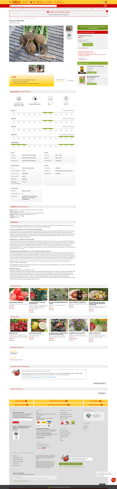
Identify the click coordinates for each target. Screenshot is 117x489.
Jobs (61, 438)
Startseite (11, 18)
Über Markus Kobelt (64, 430)
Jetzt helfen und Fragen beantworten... (21, 481)
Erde (97, 8)
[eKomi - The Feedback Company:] (88, 415)
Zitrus (54, 8)
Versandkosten (81, 59)
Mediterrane (49, 8)
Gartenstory (52, 461)
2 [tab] (37, 63)
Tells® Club (15, 455)
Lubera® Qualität (63, 412)
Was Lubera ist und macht (65, 432)
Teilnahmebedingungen (51, 377)
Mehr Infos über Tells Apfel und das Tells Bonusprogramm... (72, 466)
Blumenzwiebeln (76, 8)
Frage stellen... (102, 393)
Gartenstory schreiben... (100, 383)
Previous (11, 294)
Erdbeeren (44, 8)
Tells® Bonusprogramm (18, 457)
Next (106, 294)
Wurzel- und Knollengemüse (29, 18)
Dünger (100, 8)
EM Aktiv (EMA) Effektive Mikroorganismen (93, 77)
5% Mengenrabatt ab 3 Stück (66, 414)
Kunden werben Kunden (18, 461)
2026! (15, 8)
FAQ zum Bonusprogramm (35, 377)
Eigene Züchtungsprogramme (66, 416)
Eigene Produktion (64, 418)
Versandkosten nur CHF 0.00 (42, 444)
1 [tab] (35, 63)
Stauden (70, 8)
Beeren (39, 8)
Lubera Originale (20, 8)
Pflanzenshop (16, 18)
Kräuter (57, 8)
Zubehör (104, 8)
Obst (36, 8)
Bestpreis (27, 8)
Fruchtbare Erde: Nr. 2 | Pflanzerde (95, 66)
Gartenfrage (48, 462)
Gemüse (82, 8)
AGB (84, 429)
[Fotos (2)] (69, 29)
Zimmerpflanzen (91, 8)
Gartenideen (32, 8)
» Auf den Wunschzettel (83, 48)
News (12, 8)
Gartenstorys (15, 463)
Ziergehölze (65, 8)
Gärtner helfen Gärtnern (18, 459)
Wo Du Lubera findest (64, 434)
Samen (86, 8)
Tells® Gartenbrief (17, 465)
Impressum (85, 425)
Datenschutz (86, 427)
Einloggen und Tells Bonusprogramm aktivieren (71, 463)
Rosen (61, 8)
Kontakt (61, 440)
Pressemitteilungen (64, 436)
